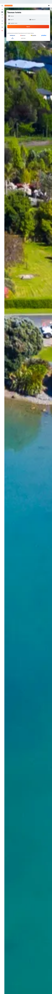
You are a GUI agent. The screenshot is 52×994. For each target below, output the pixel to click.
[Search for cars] (2, 15)
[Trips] (2, 27)
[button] (2, 5)
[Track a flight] (2, 23)
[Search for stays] (2, 12)
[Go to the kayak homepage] (8, 5)
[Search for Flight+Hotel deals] (2, 17)
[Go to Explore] (2, 21)
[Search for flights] (2, 9)
